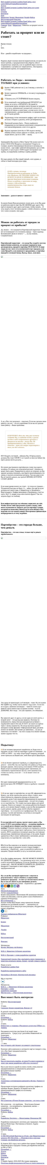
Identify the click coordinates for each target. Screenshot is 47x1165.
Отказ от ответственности (34, 1163)
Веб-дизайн (5, 2)
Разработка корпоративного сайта (13, 971)
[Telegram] (15, 886)
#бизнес (4, 891)
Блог (25, 4)
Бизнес (12, 17)
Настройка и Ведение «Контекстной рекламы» (18, 975)
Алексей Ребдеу (12, 893)
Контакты (20, 4)
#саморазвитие (12, 891)
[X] (8, 886)
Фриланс (17, 19)
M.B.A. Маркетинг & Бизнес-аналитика (16, 951)
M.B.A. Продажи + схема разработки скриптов (18, 955)
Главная (4, 25)
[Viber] (18, 886)
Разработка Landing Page (10, 967)
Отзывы (13, 4)
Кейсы (8, 4)
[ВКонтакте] (2, 886)
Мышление (19, 17)
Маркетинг (5, 17)
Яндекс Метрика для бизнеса (12, 947)
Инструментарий (7, 19)
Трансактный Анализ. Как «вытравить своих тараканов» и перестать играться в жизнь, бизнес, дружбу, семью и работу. (23, 960)
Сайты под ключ (33, 8)
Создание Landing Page (18, 2)
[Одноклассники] (5, 886)
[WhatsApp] (11, 886)
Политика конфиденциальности (13, 1163)
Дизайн (27, 17)
